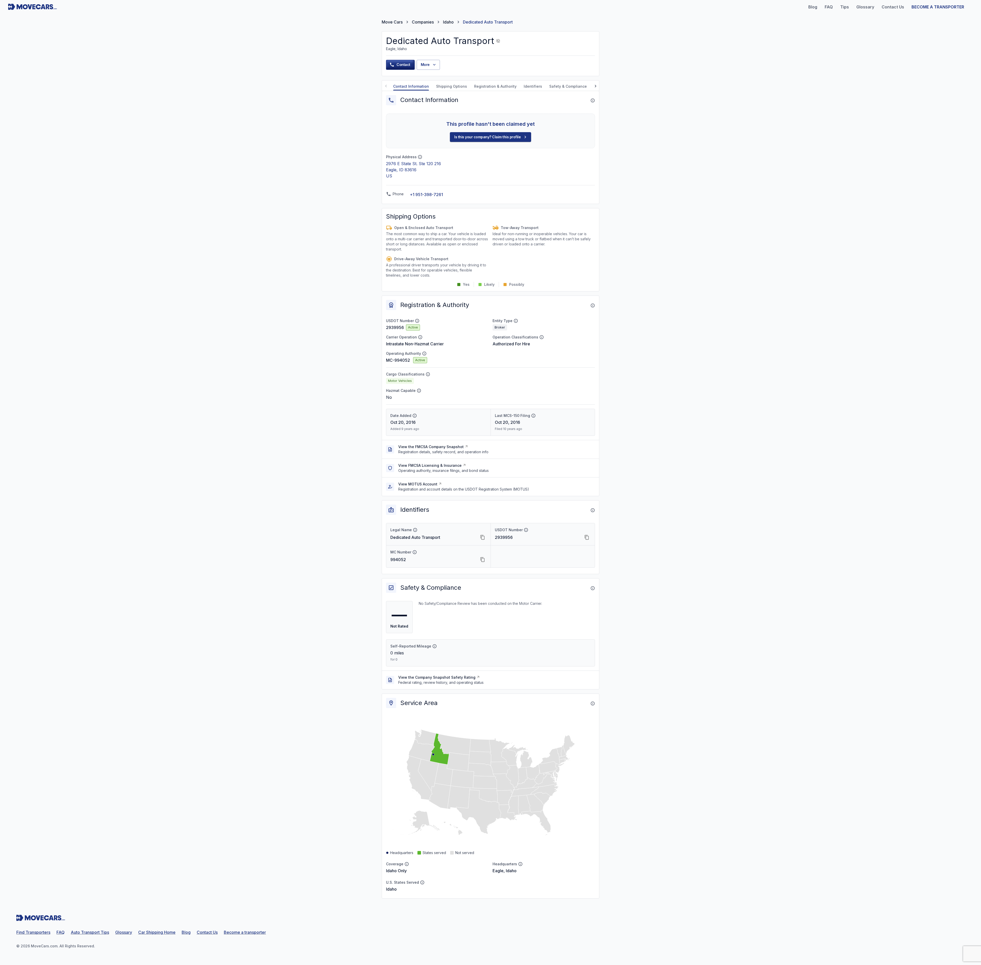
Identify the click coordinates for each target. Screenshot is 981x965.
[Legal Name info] (415, 530)
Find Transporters (33, 932)
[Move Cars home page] (32, 7)
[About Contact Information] (592, 100)
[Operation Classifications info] (541, 337)
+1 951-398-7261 (426, 194)
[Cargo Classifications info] (428, 374)
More (425, 64)
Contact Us (207, 932)
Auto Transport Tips (90, 932)
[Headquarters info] (520, 864)
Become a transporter (245, 932)
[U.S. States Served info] (422, 882)
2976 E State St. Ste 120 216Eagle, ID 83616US (413, 169)
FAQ (60, 932)
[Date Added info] (414, 415)
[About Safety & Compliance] (592, 588)
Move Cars (392, 22)
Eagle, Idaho (505, 870)
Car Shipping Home (157, 932)
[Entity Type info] (515, 321)
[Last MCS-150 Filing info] (533, 415)
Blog (186, 932)
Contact (403, 64)
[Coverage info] (406, 864)
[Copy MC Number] (482, 559)
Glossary (123, 932)
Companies (423, 22)
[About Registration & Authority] (592, 305)
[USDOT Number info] (417, 321)
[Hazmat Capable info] (419, 390)
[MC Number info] (414, 552)
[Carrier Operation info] (420, 337)
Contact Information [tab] (411, 86)
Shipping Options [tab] (451, 86)
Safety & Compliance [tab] (568, 86)
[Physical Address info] (420, 157)
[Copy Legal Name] (482, 537)
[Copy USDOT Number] (587, 537)
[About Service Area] (592, 703)
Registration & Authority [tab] (495, 86)
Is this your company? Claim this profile (487, 137)
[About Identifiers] (592, 510)
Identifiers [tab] (533, 86)
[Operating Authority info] (424, 353)
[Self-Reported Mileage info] (434, 646)
